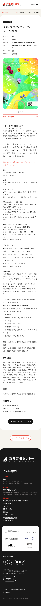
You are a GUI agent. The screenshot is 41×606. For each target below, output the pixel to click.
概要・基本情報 (8, 117)
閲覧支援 (7, 592)
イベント (14, 12)
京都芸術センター (12, 4)
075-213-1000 (9, 573)
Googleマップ (9, 579)
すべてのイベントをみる (20, 438)
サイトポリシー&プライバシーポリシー (15, 589)
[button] (18, 112)
